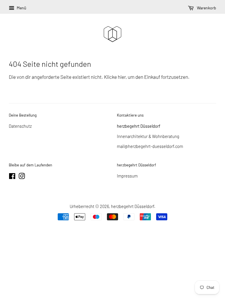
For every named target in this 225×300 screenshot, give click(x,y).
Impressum (127, 175)
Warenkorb (206, 7)
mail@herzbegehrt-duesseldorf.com (150, 146)
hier (122, 77)
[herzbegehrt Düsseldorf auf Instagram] (21, 177)
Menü (21, 7)
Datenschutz (20, 126)
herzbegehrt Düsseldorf (132, 206)
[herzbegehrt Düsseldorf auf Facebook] (12, 177)
